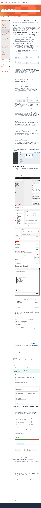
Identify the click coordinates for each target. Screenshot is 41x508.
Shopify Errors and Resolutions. (18, 482)
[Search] (39, 11)
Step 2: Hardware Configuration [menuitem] (5, 28)
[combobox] (20, 11)
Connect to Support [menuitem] (4, 71)
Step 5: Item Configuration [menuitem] (4, 36)
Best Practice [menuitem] (3, 62)
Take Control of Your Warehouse (8, 9)
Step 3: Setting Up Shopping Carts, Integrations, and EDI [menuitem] (5, 30)
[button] (9, 20)
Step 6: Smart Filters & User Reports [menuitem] (5, 39)
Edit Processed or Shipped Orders (21, 462)
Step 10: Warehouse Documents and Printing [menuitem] (6, 49)
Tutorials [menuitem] (2, 59)
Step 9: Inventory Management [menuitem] (5, 47)
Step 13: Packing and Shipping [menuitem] (5, 57)
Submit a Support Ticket (12, 2)
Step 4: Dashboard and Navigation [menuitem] (5, 34)
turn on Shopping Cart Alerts (27, 464)
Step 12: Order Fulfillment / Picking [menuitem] (5, 55)
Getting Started (9, 16)
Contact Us (19, 2)
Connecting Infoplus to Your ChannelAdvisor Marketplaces (20, 500)
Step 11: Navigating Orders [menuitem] (5, 52)
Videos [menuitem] (2, 66)
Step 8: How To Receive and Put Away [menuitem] (5, 44)
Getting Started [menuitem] (3, 20)
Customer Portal (24, 2)
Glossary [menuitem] (2, 69)
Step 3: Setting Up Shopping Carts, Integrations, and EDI (22, 16)
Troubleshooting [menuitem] (4, 61)
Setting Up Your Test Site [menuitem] (5, 22)
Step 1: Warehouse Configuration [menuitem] (5, 25)
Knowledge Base (3, 16)
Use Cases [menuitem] (2, 64)
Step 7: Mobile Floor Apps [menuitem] (5, 42)
